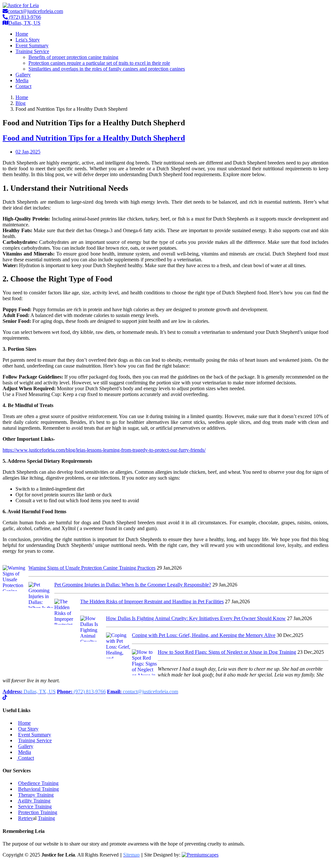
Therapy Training (36, 795)
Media (22, 80)
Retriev (25, 818)
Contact (23, 86)
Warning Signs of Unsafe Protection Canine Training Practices (91, 568)
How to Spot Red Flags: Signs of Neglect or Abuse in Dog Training (227, 652)
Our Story (28, 729)
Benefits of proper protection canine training (73, 57)
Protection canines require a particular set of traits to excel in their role (99, 63)
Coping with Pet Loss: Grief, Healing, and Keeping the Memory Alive (203, 635)
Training (46, 818)
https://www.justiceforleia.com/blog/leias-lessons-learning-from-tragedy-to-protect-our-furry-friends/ (104, 450)
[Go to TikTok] (5, 697)
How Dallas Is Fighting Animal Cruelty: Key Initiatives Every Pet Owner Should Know (196, 618)
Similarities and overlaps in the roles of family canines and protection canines (106, 69)
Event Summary (32, 45)
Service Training (35, 806)
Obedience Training (38, 783)
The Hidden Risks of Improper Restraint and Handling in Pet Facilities (152, 601)
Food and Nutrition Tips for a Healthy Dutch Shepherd (94, 138)
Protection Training (37, 812)
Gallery (23, 74)
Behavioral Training (38, 789)
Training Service (32, 51)
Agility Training (34, 800)
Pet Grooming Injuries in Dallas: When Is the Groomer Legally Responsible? (132, 584)
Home (22, 34)
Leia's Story (28, 39)
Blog (21, 103)
